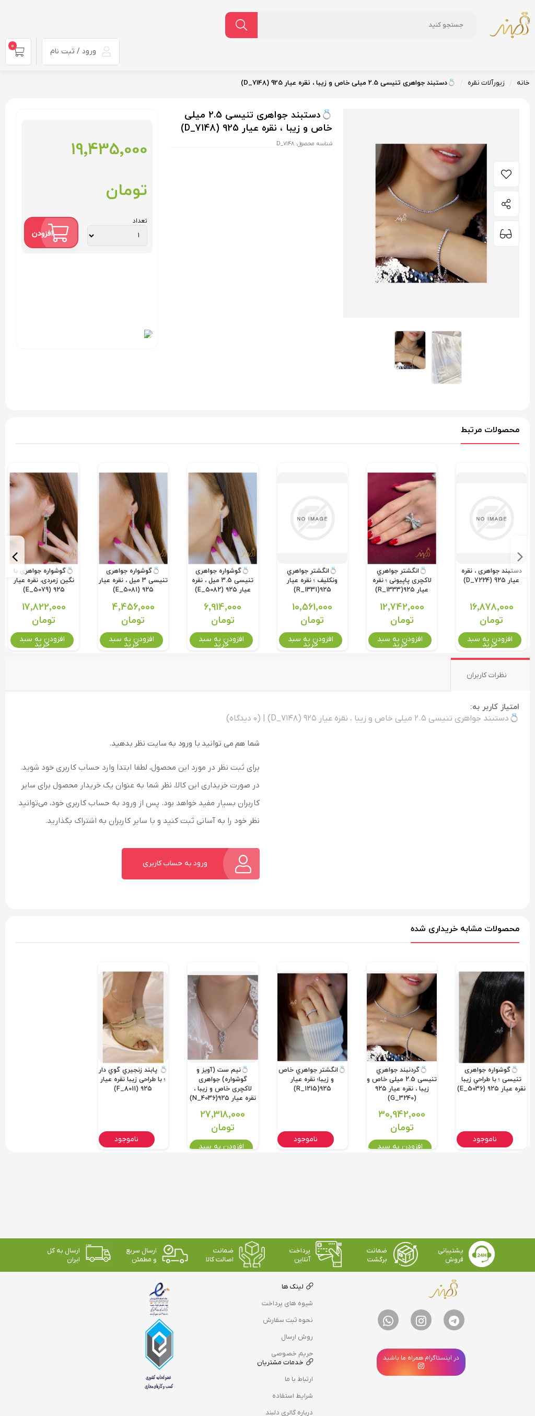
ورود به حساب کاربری (175, 863)
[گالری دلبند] (509, 24)
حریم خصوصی (292, 1353)
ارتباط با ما (299, 1379)
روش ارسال (297, 1336)
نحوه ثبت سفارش (288, 1320)
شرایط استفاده (292, 1395)
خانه (523, 82)
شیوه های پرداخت (287, 1303)
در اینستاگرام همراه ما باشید (421, 1358)
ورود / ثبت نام (74, 51)
